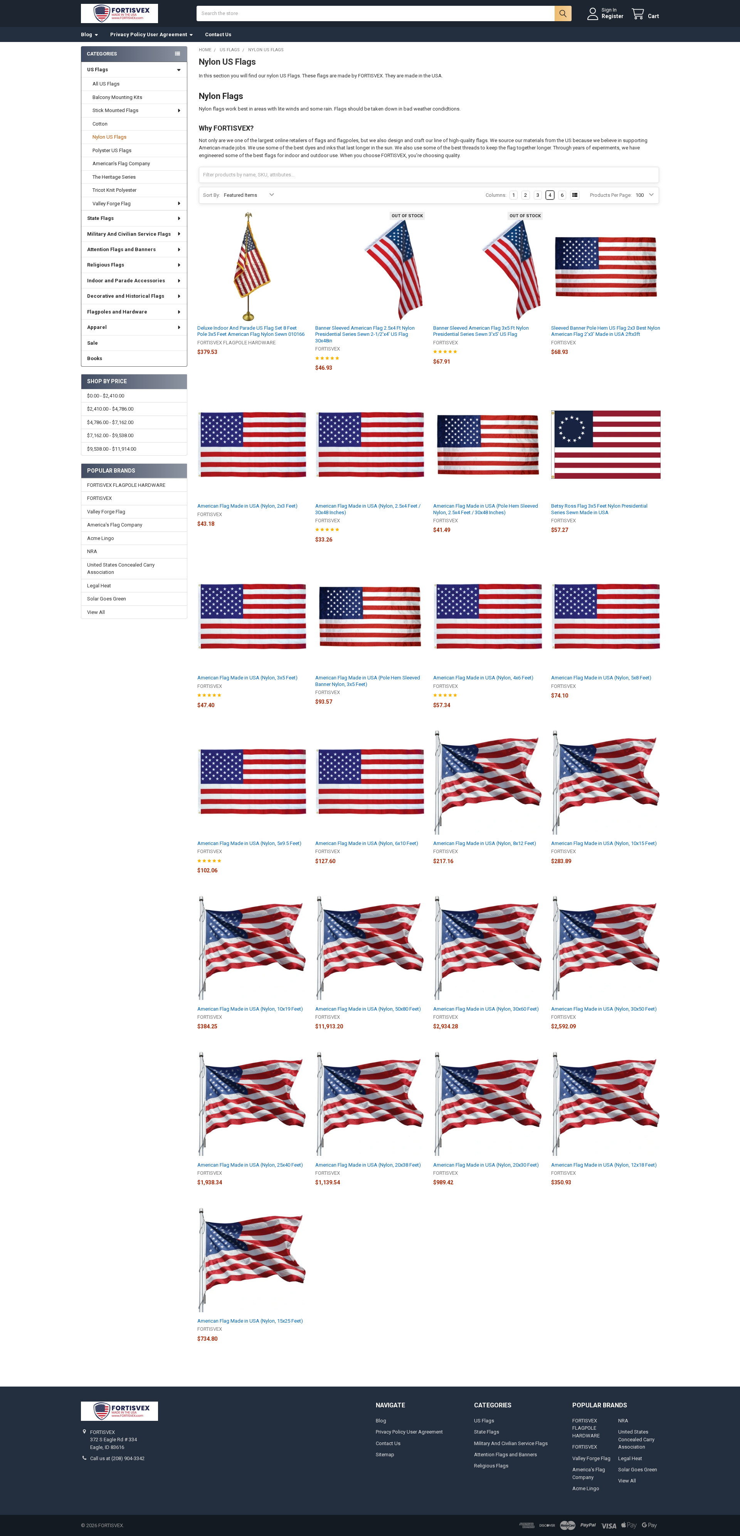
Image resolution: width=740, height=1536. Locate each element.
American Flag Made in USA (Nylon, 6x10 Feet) (366, 843)
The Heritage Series (114, 177)
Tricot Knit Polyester (114, 190)
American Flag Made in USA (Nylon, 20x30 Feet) (486, 1165)
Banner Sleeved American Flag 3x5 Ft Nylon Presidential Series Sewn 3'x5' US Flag (481, 331)
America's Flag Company (114, 525)
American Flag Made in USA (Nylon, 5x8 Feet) (601, 678)
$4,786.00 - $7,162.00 (110, 422)
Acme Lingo (100, 538)
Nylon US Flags (109, 137)
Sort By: (211, 195)
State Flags (100, 218)
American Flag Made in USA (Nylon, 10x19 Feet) (250, 1009)
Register (613, 16)
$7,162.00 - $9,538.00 (110, 435)
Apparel (97, 327)
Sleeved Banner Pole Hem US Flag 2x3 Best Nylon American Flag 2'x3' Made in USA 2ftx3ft (605, 331)
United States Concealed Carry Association (121, 568)
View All (96, 612)
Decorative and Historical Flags (125, 296)
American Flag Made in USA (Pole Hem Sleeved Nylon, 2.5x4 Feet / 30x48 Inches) (485, 509)
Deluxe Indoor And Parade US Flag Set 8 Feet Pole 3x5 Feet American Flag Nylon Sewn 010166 (250, 331)
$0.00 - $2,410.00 (105, 396)
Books (94, 358)
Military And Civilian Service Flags (129, 234)
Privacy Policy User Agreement (148, 34)
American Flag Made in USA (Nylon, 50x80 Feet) (368, 1009)
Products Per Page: (611, 195)
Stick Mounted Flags (115, 110)
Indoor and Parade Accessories (126, 280)
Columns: (496, 195)
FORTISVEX (99, 498)
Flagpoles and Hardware (117, 312)
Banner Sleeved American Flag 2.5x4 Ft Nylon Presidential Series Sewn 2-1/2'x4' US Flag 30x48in (365, 334)
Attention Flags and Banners (121, 249)
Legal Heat (99, 586)
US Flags (97, 69)
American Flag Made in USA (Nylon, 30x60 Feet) (486, 1009)
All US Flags (105, 84)
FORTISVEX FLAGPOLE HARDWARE (126, 485)
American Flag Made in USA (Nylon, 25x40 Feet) (250, 1165)
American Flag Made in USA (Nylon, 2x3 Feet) (247, 506)
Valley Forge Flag (111, 203)
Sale (92, 343)
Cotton (100, 124)
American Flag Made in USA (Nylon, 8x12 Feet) (484, 843)
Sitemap (385, 1454)
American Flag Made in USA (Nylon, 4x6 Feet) (483, 678)
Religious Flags (105, 265)
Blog (86, 34)
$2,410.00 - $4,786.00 (110, 409)
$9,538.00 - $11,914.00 (111, 449)
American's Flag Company (121, 163)
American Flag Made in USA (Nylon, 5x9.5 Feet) (249, 843)
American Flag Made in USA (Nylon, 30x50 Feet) (604, 1009)
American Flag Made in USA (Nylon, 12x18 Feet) (604, 1165)
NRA (92, 551)
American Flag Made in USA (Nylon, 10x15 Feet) (604, 843)
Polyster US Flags (111, 150)
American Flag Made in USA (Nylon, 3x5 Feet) (247, 678)
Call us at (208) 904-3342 (117, 1458)
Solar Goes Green (106, 599)
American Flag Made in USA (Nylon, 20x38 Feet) (368, 1165)
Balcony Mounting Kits (117, 97)
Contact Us (218, 34)
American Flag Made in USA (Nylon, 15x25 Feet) (250, 1321)
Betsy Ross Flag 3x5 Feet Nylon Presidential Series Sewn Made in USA (599, 509)
